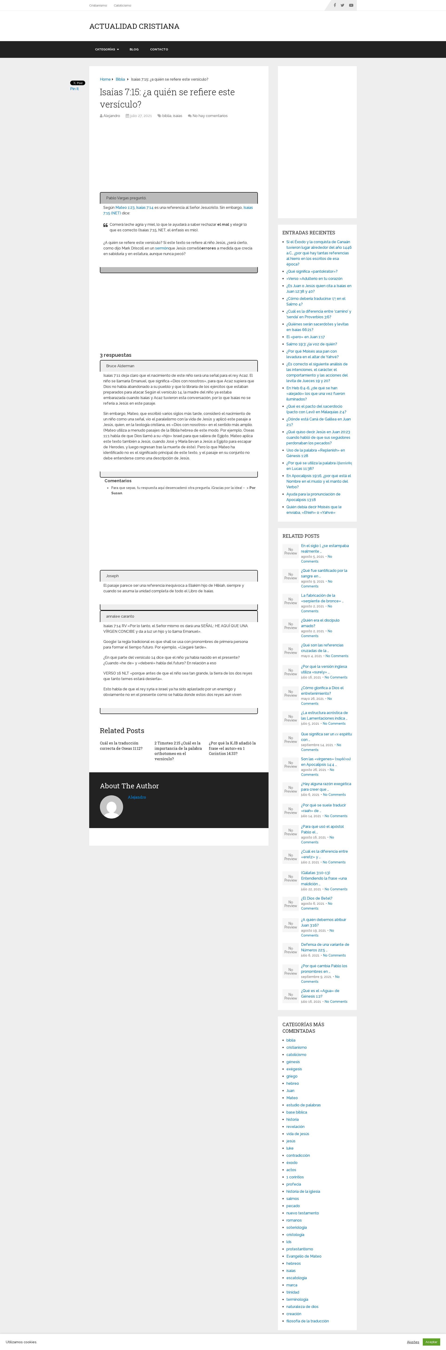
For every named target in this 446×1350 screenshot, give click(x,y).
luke (290, 1148)
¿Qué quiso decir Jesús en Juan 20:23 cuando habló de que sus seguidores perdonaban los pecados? (318, 437)
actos (291, 1170)
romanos (294, 1220)
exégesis (294, 1069)
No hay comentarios (210, 116)
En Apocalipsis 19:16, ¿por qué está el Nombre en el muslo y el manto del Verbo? (318, 481)
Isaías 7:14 (145, 207)
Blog (134, 49)
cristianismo (296, 1047)
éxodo (292, 1162)
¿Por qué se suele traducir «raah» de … (323, 808)
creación (293, 1314)
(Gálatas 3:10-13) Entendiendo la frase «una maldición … (324, 878)
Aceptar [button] (431, 1342)
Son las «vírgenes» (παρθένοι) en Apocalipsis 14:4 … (326, 762)
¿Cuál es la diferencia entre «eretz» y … (324, 854)
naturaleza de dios (302, 1306)
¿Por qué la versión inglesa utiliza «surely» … (324, 669)
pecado (293, 1206)
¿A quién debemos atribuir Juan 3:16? (323, 922)
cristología (295, 1234)
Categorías (105, 49)
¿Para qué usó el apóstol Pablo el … (322, 829)
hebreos (293, 1263)
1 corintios (295, 1177)
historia (292, 1119)
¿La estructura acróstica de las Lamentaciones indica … (324, 716)
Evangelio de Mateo (303, 1256)
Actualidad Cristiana (134, 26)
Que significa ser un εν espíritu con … (326, 737)
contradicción (298, 1155)
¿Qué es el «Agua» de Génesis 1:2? (320, 994)
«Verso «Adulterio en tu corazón (314, 278)
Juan (290, 1090)
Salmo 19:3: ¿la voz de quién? (311, 344)
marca (291, 1285)
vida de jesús (297, 1134)
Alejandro (111, 116)
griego (292, 1076)
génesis (293, 1062)
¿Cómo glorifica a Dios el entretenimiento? (322, 691)
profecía (293, 1184)
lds (289, 1242)
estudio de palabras (303, 1105)
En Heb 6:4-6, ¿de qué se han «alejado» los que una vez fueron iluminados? (315, 393)
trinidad (292, 1292)
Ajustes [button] (413, 1342)
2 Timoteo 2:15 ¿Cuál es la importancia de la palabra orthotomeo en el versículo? (178, 751)
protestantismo (299, 1249)
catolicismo (296, 1054)
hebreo (292, 1083)
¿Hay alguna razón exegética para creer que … (326, 787)
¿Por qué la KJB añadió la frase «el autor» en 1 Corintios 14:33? (232, 748)
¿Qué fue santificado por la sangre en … (324, 573)
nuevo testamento (302, 1213)
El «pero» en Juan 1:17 (305, 337)
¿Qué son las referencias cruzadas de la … (322, 648)
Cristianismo (98, 5)
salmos (292, 1198)
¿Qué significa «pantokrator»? (312, 271)
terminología (297, 1299)
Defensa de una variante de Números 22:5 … (325, 947)
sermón (161, 248)
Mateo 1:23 (124, 207)
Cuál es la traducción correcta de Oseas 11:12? (121, 745)
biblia (166, 116)
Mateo (292, 1098)
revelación (295, 1126)
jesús (290, 1141)
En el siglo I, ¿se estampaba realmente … (325, 549)
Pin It (74, 89)
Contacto (159, 49)
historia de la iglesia (303, 1191)
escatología (296, 1278)
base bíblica (296, 1112)
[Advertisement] (179, 157)
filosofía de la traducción (307, 1321)
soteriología (296, 1227)
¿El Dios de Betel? (316, 898)
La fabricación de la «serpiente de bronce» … (322, 598)
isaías (177, 116)
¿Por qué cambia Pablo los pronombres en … (324, 969)
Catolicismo (122, 5)
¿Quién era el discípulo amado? (320, 623)
